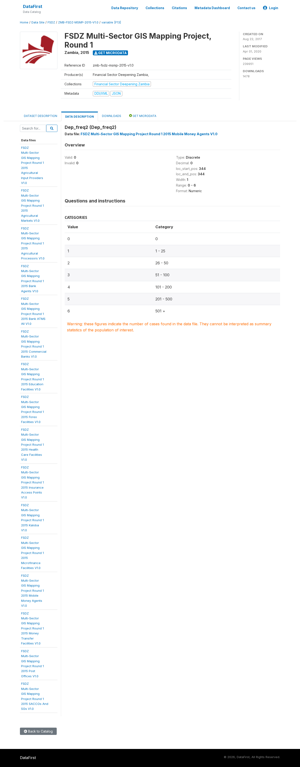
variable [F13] (111, 22)
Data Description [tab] (79, 116)
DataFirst (32, 6)
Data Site (38, 22)
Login (273, 8)
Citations (179, 8)
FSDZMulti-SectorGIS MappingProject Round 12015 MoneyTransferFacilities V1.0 (32, 628)
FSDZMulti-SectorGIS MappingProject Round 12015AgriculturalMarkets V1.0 (32, 205)
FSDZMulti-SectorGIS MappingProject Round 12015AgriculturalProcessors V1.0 (33, 243)
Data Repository (124, 8)
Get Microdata (112, 53)
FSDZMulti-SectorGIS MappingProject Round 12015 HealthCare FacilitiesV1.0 (32, 445)
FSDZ (51, 22)
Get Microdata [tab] (144, 116)
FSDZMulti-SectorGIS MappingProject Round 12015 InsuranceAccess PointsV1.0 (32, 482)
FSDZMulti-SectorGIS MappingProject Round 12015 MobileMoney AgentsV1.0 (32, 591)
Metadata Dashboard (212, 8)
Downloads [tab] (111, 116)
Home (24, 22)
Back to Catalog (40, 731)
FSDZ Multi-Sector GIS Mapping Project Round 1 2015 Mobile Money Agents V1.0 (149, 134)
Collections (155, 8)
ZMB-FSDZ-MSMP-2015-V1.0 (78, 22)
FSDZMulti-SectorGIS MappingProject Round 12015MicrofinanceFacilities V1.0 (32, 553)
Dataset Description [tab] (40, 116)
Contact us (246, 8)
